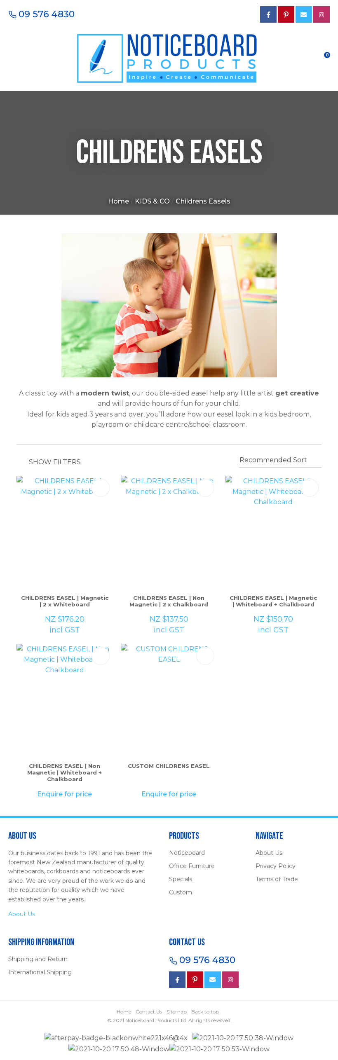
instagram (230, 979)
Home (118, 201)
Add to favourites (101, 488)
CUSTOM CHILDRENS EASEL (169, 766)
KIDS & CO (152, 201)
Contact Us (149, 1012)
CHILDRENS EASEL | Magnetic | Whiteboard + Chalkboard (273, 601)
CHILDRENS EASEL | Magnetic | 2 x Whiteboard (64, 601)
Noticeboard (187, 852)
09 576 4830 (47, 14)
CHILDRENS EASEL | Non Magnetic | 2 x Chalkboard (168, 601)
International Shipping (40, 972)
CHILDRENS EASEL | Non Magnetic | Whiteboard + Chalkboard (64, 772)
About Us (21, 914)
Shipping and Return (38, 959)
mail (304, 14)
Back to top (205, 1012)
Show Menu (13, 57)
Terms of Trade (277, 879)
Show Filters (55, 462)
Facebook (177, 979)
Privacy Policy (276, 866)
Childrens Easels (203, 201)
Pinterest (286, 14)
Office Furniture (192, 866)
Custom (180, 892)
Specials (180, 879)
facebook (268, 14)
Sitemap (177, 1012)
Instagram (321, 14)
